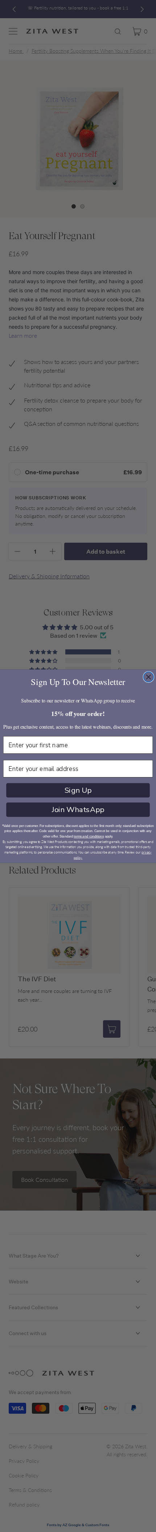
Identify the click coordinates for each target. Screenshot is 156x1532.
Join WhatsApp (78, 809)
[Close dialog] (149, 677)
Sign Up (78, 790)
